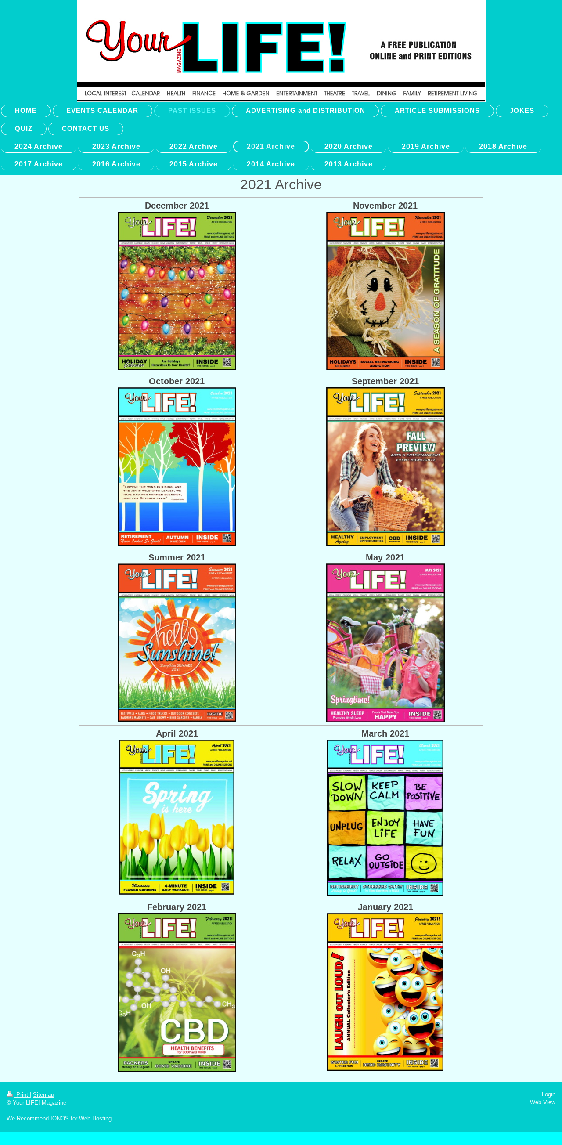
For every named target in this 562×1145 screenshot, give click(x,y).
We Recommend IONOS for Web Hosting (59, 1118)
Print (22, 1094)
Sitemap (43, 1094)
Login (548, 1094)
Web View (542, 1102)
